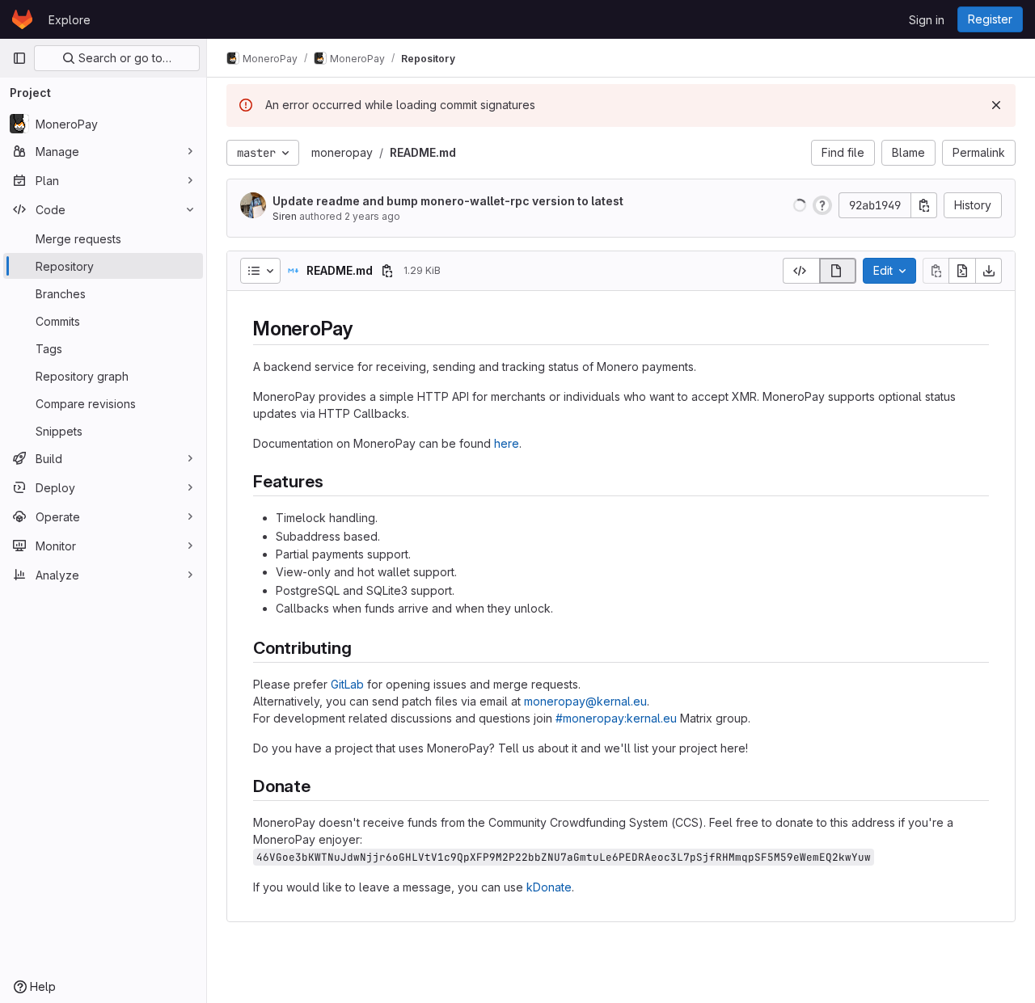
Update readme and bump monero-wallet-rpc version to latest (447, 201)
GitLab (347, 684)
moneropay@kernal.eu (585, 701)
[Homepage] (22, 19)
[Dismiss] (996, 105)
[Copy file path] (387, 271)
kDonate (549, 887)
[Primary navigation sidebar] (19, 58)
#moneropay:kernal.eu (616, 718)
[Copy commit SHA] (924, 205)
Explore (70, 20)
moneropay (342, 152)
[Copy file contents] (935, 271)
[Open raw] (962, 271)
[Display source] (801, 271)
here (506, 443)
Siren (284, 216)
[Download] (989, 271)
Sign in (926, 20)
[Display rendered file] (838, 271)
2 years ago (372, 216)
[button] (799, 205)
